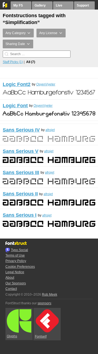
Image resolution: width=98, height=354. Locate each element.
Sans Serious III (21, 172)
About (9, 277)
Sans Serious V (20, 151)
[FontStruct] (5, 6)
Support (83, 5)
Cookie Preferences (20, 267)
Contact (11, 289)
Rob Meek (49, 294)
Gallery (40, 5)
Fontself (41, 336)
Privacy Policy (15, 261)
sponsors (44, 303)
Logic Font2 (16, 84)
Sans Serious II (20, 194)
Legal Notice (14, 272)
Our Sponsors (15, 283)
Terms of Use (15, 255)
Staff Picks (13, 62)
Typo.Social (19, 250)
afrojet (50, 130)
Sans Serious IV (21, 130)
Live (59, 5)
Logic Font (15, 105)
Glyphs (12, 336)
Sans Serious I (19, 215)
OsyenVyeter (45, 84)
